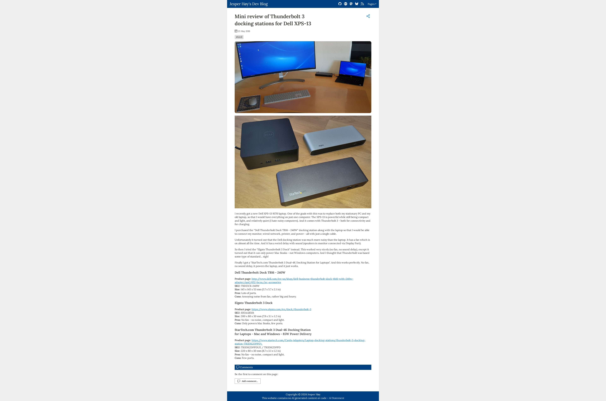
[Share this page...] (368, 16)
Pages (371, 4)
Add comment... (250, 381)
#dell (239, 37)
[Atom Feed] (362, 4)
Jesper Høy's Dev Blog (249, 3)
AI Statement (336, 398)
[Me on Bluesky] (356, 4)
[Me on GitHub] (340, 4)
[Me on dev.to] (345, 4)
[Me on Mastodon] (351, 4)
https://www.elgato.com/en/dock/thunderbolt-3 (281, 309)
